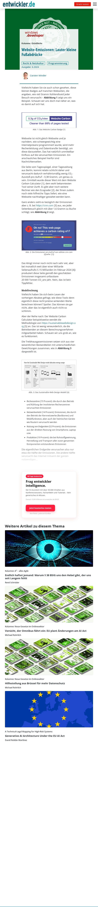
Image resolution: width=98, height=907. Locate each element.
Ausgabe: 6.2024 (30, 67)
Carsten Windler (38, 75)
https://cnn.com (44, 205)
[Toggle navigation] (19, 4)
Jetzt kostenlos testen (40, 508)
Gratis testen (82, 4)
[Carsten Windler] (26, 75)
